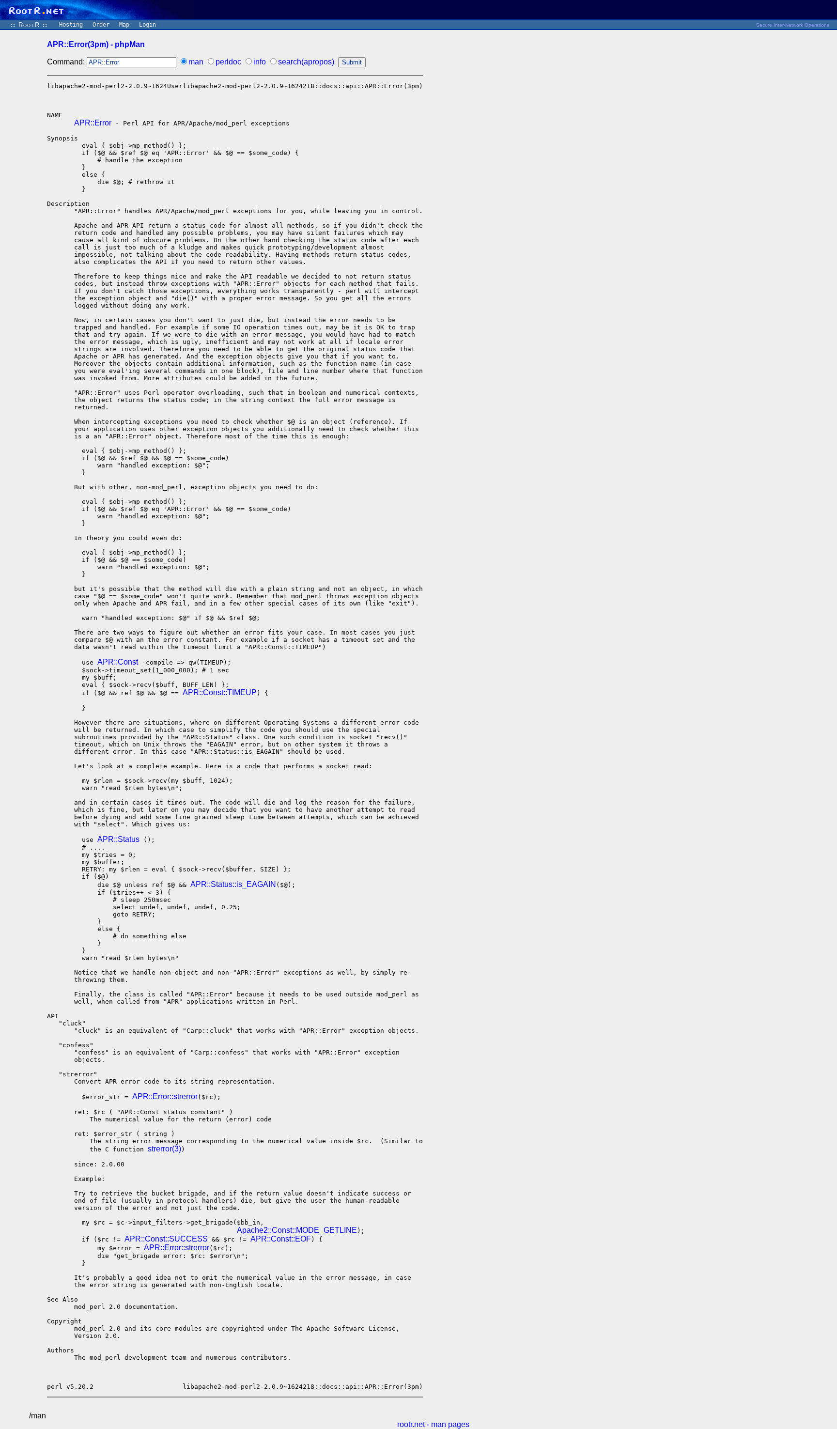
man (195, 62)
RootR (29, 25)
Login (147, 24)
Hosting (71, 24)
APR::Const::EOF (280, 1239)
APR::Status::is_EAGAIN (233, 884)
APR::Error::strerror (165, 1096)
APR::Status (118, 839)
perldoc (228, 62)
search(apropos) (306, 62)
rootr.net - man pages (433, 1424)
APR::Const (117, 662)
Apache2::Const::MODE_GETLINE (297, 1230)
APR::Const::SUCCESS (166, 1239)
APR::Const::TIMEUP (220, 692)
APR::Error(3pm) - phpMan (96, 44)
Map (124, 24)
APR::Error (92, 123)
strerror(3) (164, 1149)
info (259, 62)
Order (101, 24)
